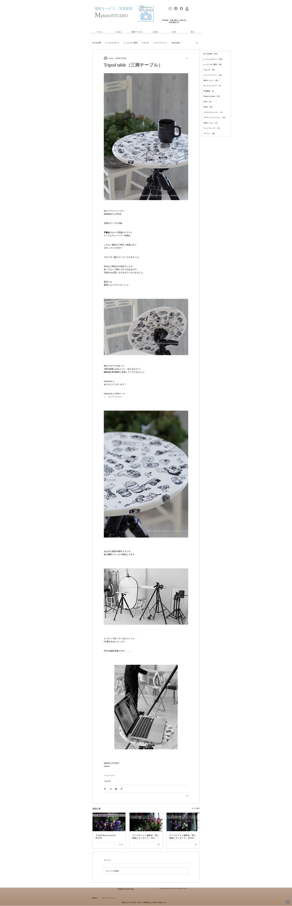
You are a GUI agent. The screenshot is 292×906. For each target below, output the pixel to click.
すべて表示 (196, 808)
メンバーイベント (160, 43)
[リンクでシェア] (122, 789)
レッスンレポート (112, 43)
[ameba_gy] (187, 8)
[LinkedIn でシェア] (116, 789)
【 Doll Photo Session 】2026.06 (105, 836)
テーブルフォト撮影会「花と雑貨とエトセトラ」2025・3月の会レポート (145, 836)
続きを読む (176, 43)
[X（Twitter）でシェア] (110, 789)
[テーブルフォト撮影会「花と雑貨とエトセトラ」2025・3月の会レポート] (146, 822)
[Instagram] (170, 8)
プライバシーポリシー (108, 898)
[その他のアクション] (186, 58)
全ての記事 (96, 43)
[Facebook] (181, 8)
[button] (197, 43)
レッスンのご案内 (130, 43)
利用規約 (94, 898)
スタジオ (145, 43)
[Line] (176, 8)
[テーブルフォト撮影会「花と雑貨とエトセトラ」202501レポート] (183, 822)
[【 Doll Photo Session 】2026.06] (109, 822)
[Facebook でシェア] (105, 789)
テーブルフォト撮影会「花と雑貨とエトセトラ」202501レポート (182, 836)
